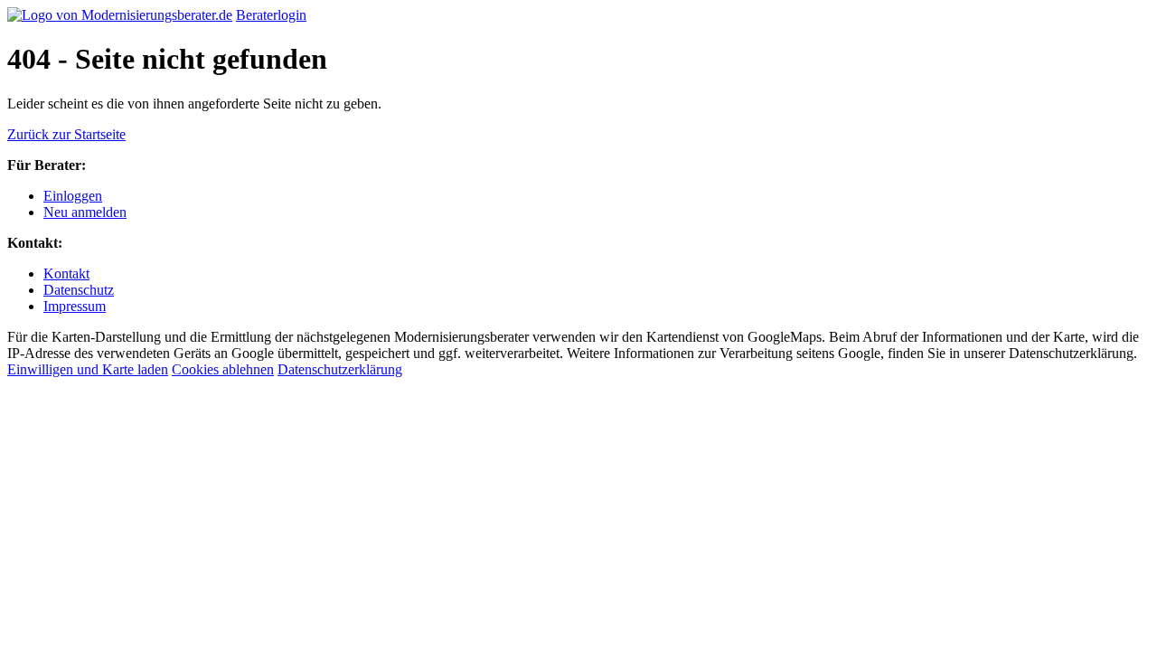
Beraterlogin (271, 15)
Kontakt (66, 273)
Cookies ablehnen (223, 369)
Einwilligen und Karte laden (87, 369)
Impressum (74, 306)
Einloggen (72, 195)
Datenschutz (78, 289)
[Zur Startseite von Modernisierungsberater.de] (119, 15)
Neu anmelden (85, 212)
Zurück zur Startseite (66, 134)
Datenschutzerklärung (339, 369)
